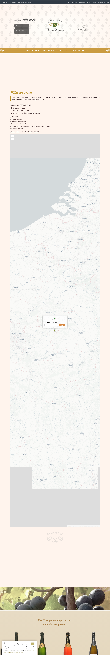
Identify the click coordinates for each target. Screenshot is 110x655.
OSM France (97, 526)
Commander (62, 51)
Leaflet (70, 526)
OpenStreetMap (83, 526)
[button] (55, 330)
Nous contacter (21, 26)
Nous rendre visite (20, 31)
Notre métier (48, 51)
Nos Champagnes (32, 51)
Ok (33, 644)
